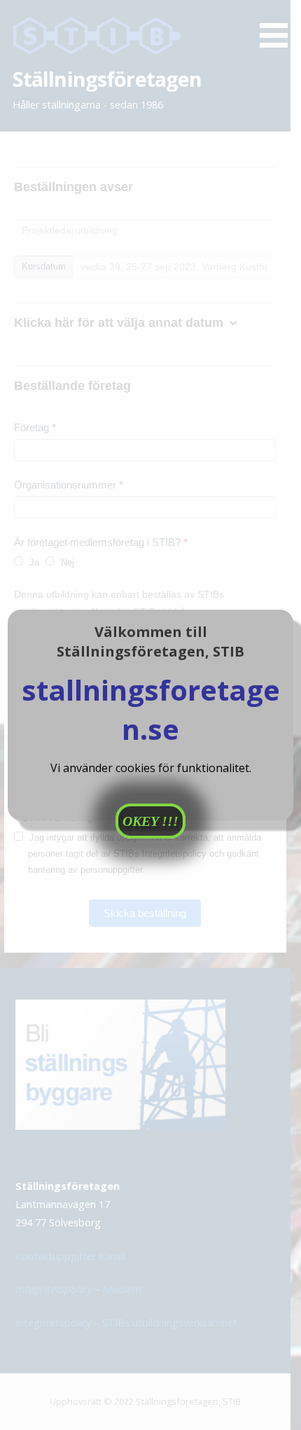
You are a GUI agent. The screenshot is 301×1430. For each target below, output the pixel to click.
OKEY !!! (150, 821)
